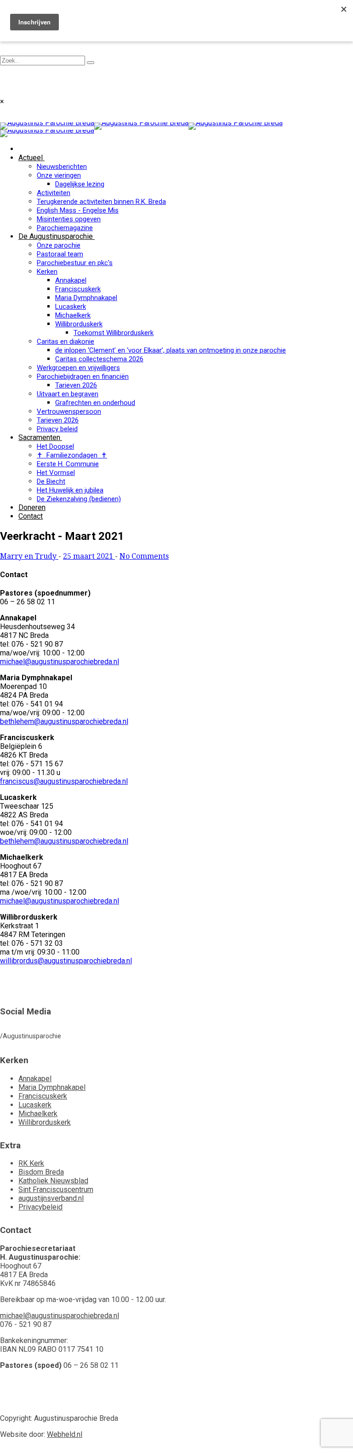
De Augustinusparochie (55, 236)
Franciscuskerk (78, 289)
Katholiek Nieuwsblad (53, 1180)
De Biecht (51, 481)
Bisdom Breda (41, 1172)
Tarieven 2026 (76, 385)
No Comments (144, 556)
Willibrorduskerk (78, 324)
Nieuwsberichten (62, 166)
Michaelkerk (73, 315)
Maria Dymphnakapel (86, 298)
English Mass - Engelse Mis (78, 210)
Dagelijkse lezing (79, 184)
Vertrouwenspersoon (69, 411)
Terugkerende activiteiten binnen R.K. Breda (101, 201)
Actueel (30, 157)
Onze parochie (58, 245)
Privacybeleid (40, 1207)
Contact (30, 516)
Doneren (32, 507)
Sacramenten (39, 437)
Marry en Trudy (29, 556)
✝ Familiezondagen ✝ (72, 455)
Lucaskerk (70, 306)
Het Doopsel (55, 446)
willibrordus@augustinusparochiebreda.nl (66, 960)
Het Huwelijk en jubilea (70, 490)
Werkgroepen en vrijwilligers (78, 368)
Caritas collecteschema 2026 (99, 359)
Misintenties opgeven (69, 219)
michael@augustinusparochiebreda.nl (59, 661)
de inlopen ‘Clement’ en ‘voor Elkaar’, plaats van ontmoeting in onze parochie (170, 350)
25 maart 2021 (89, 556)
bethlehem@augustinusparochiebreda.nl (64, 721)
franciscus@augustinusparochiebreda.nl (64, 781)
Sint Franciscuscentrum (55, 1189)
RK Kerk (31, 1163)
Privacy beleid (57, 429)
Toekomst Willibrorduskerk (114, 333)
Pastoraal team (60, 254)
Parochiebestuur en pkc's (75, 263)
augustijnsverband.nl (51, 1198)
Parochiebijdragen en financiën (83, 376)
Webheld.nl (64, 1434)
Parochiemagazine (65, 228)
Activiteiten (53, 193)
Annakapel (70, 280)
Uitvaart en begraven (67, 394)
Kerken (47, 271)
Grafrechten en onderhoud (95, 403)
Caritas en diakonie (65, 341)
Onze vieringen (59, 175)
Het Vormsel (56, 473)
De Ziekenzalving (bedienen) (79, 499)
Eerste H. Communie (68, 464)
